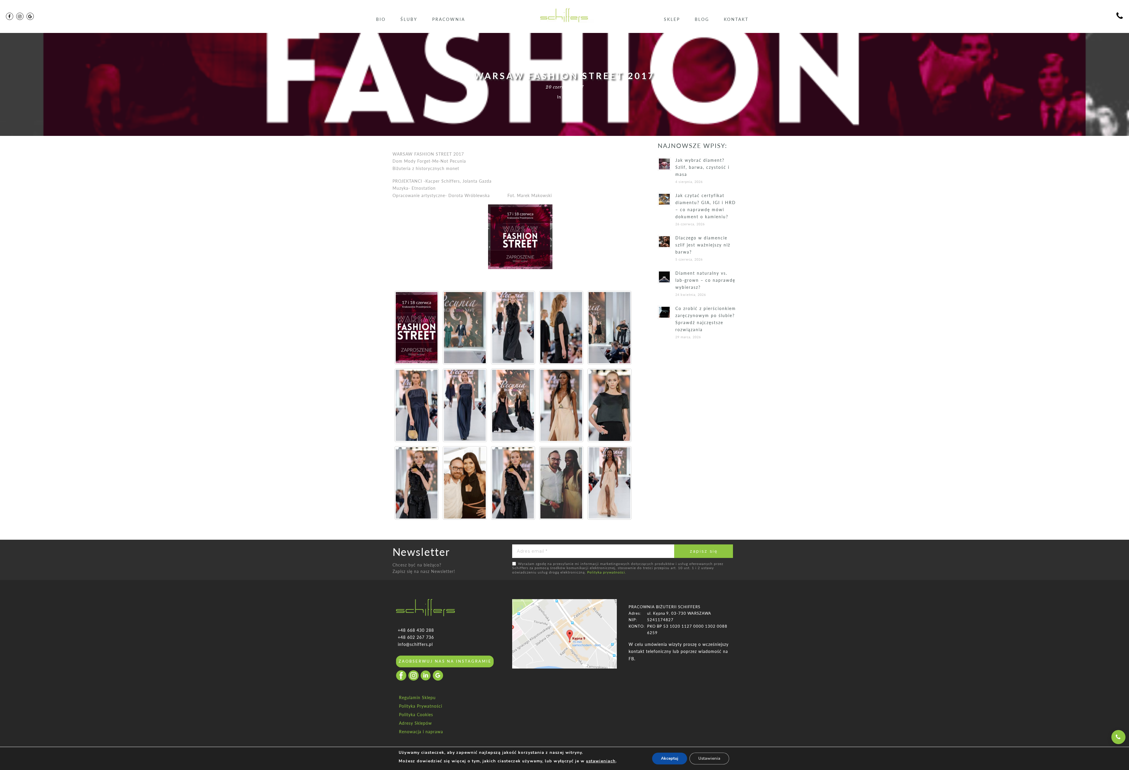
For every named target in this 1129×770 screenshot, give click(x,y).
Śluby (408, 19)
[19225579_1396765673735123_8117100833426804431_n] (609, 405)
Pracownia (448, 19)
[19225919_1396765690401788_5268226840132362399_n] (561, 405)
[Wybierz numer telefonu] (1118, 737)
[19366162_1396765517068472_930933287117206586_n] (465, 405)
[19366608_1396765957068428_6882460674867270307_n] (417, 405)
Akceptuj (669, 758)
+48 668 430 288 (416, 630)
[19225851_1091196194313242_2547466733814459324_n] (561, 483)
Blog (702, 19)
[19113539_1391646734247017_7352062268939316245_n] (417, 327)
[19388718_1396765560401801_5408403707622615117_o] (465, 327)
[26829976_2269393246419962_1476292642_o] (465, 483)
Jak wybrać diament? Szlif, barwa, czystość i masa (702, 167)
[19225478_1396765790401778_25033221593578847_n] (417, 483)
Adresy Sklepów (415, 723)
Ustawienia (709, 758)
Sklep (672, 19)
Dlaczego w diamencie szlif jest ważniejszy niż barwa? (702, 244)
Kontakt (736, 19)
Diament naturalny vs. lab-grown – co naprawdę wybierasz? (705, 280)
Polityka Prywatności (420, 706)
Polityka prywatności (606, 572)
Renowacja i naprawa (421, 731)
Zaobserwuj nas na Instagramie (445, 661)
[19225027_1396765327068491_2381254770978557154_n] (609, 483)
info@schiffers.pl (415, 644)
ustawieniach (601, 761)
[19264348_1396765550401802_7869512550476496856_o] (513, 405)
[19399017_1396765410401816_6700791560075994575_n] (513, 327)
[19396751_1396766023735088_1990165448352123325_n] (561, 327)
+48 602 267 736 (416, 637)
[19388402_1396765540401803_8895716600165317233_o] (609, 327)
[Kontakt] (1119, 16)
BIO (381, 19)
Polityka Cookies (416, 714)
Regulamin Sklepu (417, 697)
